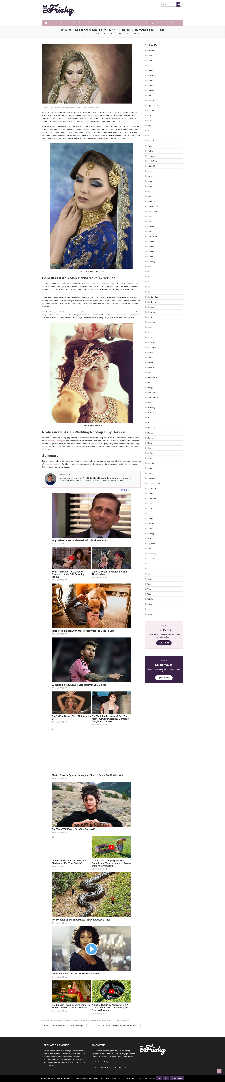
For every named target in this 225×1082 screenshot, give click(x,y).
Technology (151, 554)
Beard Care (151, 75)
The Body (151, 559)
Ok (159, 1078)
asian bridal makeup (56, 1020)
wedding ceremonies (89, 115)
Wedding (150, 614)
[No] (222, 1078)
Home (54, 23)
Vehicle (150, 599)
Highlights (151, 322)
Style (124, 23)
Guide (149, 282)
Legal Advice (152, 377)
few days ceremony (54, 464)
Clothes (150, 151)
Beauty (150, 80)
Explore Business (164, 678)
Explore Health (164, 643)
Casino (150, 121)
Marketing (151, 408)
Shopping (150, 518)
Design (150, 186)
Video (149, 604)
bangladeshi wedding (71, 1020)
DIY (148, 191)
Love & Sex (151, 393)
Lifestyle (150, 388)
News (63, 23)
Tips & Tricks (152, 569)
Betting (150, 85)
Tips (148, 564)
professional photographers (55, 441)
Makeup (150, 403)
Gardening (151, 262)
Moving (150, 438)
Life (148, 383)
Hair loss (150, 307)
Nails (149, 448)
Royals (159, 23)
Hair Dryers (151, 302)
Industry (150, 357)
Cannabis (150, 111)
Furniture (150, 242)
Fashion (150, 221)
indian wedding (95, 1020)
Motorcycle (151, 428)
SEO (149, 513)
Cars (149, 116)
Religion (150, 503)
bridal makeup (84, 1020)
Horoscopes (151, 342)
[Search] (178, 4)
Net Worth (151, 453)
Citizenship (151, 141)
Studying (150, 534)
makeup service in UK (108, 1020)
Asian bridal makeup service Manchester (101, 283)
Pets (149, 473)
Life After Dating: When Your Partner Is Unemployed (64, 1025)
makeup (87, 132)
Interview (150, 367)
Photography (152, 478)
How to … (151, 352)
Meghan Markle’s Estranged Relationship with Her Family (119, 1025)
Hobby (149, 332)
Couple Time (152, 161)
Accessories (151, 50)
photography (89, 312)
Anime (149, 60)
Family (149, 216)
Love (101, 23)
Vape (149, 594)
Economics (151, 196)
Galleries (150, 247)
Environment (152, 211)
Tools (149, 574)
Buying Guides (152, 106)
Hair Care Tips (152, 297)
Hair (148, 292)
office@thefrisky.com (104, 1062)
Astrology (150, 70)
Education (151, 201)
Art (148, 65)
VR (148, 609)
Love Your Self (152, 398)
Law (148, 372)
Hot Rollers (151, 347)
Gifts (149, 267)
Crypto (149, 176)
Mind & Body (152, 418)
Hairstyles (151, 312)
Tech (149, 549)
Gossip (150, 277)
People (150, 468)
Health (72, 23)
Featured (150, 226)
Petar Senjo (48, 108)
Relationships (112, 23)
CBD (149, 126)
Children (150, 136)
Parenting (149, 23)
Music (149, 443)
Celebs (81, 23)
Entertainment (135, 23)
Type (149, 589)
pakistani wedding (122, 1020)
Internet (150, 362)
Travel (169, 23)
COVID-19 (151, 166)
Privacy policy (177, 1078)
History (150, 327)
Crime (149, 171)
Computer (151, 156)
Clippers (150, 146)
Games (150, 257)
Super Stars (151, 544)
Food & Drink (152, 236)
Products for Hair (153, 483)
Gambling (151, 252)
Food (149, 231)
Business (150, 101)
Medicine (150, 413)
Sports (149, 529)
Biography (151, 90)
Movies (91, 23)
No (166, 1078)
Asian (125, 118)
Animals (150, 55)
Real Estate (151, 488)
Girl (148, 272)
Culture (150, 181)
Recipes (150, 493)
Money (149, 423)
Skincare (150, 523)
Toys (149, 579)
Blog (149, 95)
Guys (149, 287)
